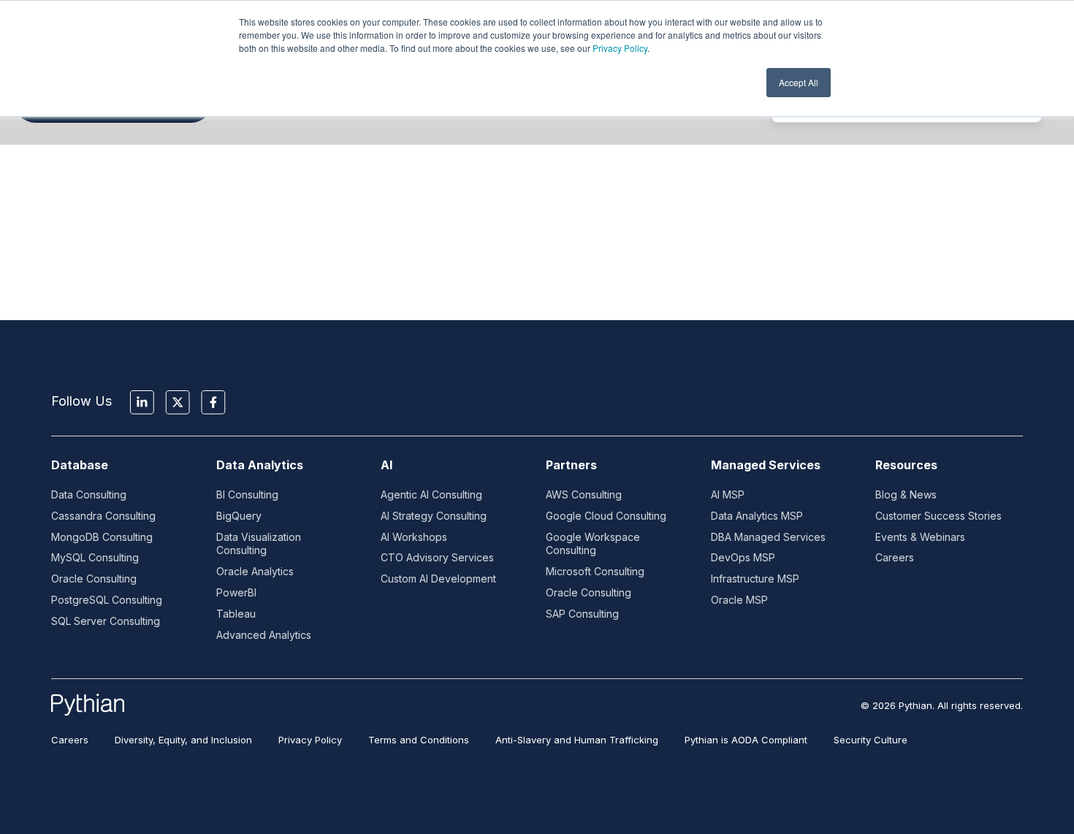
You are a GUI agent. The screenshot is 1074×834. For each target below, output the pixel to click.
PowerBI (236, 592)
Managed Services (765, 465)
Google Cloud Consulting (606, 515)
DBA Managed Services (768, 537)
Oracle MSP (739, 600)
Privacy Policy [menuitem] (310, 740)
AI (386, 465)
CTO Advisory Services (437, 557)
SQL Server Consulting (105, 621)
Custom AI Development (438, 578)
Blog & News (906, 494)
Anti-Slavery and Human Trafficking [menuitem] (576, 740)
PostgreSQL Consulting (106, 600)
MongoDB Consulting (102, 537)
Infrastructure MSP (755, 578)
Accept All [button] (798, 82)
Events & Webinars (920, 537)
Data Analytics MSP (757, 515)
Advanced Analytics (263, 635)
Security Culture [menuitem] (870, 740)
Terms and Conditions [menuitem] (418, 740)
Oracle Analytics (255, 571)
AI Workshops (414, 537)
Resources (906, 465)
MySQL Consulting (95, 557)
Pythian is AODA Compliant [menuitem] (746, 740)
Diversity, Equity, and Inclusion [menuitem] (183, 740)
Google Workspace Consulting (593, 544)
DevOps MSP (743, 557)
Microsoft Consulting (595, 571)
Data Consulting (88, 494)
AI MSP (727, 494)
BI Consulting (247, 494)
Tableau (236, 613)
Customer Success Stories (938, 515)
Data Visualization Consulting (258, 544)
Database (79, 465)
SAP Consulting (582, 613)
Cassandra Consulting (103, 515)
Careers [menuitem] (69, 740)
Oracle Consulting (94, 578)
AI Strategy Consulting (434, 515)
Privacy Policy (620, 48)
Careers (894, 557)
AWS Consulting (584, 494)
